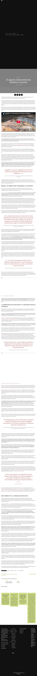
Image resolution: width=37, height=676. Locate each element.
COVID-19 (34, 135)
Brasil (18, 77)
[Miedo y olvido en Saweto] (31, 590)
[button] (17, 33)
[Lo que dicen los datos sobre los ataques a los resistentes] (3, 582)
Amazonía (8, 570)
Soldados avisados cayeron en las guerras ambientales (33, 635)
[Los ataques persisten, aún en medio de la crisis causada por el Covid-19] (29, 629)
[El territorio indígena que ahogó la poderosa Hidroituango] (5, 590)
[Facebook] (32, 35)
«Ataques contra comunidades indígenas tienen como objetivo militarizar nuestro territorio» (23, 597)
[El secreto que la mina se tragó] (14, 590)
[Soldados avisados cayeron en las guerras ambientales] (29, 634)
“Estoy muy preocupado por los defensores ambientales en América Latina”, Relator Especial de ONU (33, 643)
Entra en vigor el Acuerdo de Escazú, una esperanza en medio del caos (9, 575)
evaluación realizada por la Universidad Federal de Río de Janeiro (12, 389)
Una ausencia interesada (32, 574)
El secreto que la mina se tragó (14, 595)
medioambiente (22, 570)
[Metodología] (14, 582)
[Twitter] (34, 35)
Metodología (18, 582)
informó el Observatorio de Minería (15, 452)
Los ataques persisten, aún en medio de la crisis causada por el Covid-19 (33, 630)
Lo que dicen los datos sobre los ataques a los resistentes (8, 582)
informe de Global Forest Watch (6, 385)
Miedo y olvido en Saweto (31, 594)
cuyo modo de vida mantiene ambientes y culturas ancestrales (21, 144)
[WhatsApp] (22, 95)
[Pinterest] (20, 95)
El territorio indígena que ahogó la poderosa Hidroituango (5, 595)
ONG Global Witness (19, 189)
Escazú (18, 570)
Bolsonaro (12, 570)
